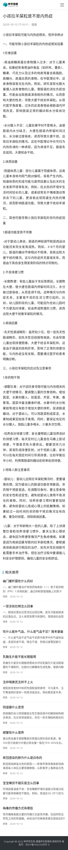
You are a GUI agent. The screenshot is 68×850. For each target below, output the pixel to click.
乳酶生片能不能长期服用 (19, 657)
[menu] (62, 5)
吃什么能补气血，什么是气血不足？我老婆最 (33, 631)
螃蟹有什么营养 (13, 732)
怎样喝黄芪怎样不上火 (18, 682)
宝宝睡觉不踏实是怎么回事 (21, 783)
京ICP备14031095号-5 (37, 844)
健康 (34, 24)
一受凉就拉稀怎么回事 (18, 606)
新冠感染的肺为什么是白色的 (22, 758)
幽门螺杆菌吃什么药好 (18, 581)
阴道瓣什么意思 (13, 707)
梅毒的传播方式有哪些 (18, 808)
